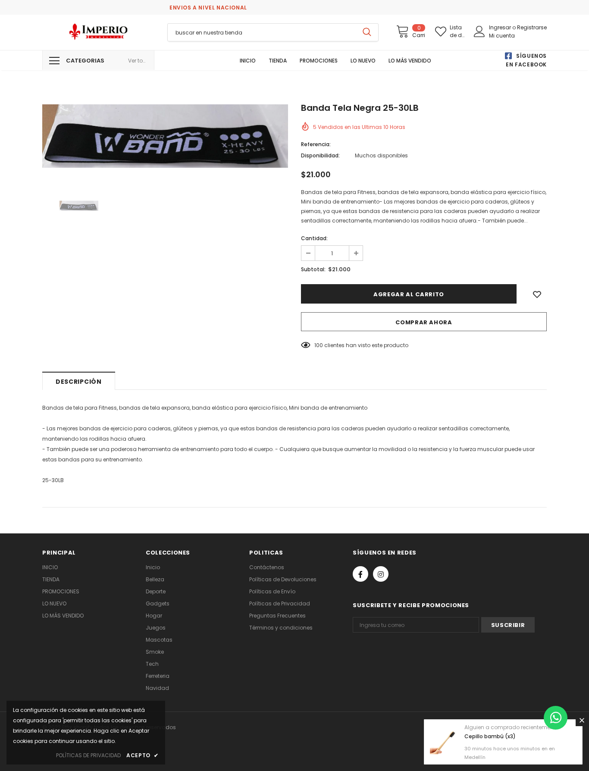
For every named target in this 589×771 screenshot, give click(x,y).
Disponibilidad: (320, 155)
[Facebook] (360, 574)
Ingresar (500, 27)
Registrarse (532, 27)
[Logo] (98, 31)
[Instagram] (380, 574)
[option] (165, 136)
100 (318, 345)
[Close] (582, 720)
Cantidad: (314, 238)
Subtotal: (313, 269)
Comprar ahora (423, 322)
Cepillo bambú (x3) (490, 736)
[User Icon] (479, 31)
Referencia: (316, 144)
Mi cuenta (502, 35)
